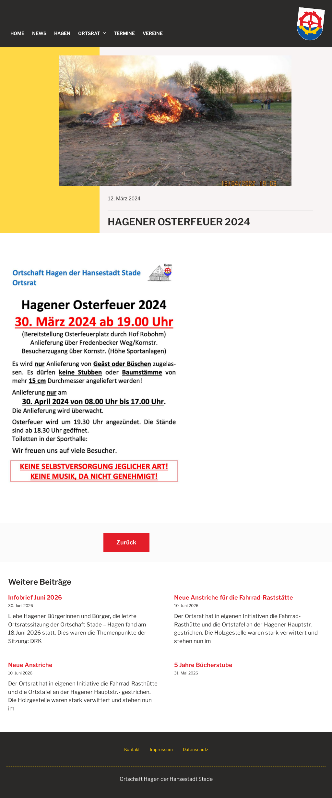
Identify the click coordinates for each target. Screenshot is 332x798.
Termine (124, 33)
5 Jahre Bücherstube (203, 664)
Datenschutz (195, 749)
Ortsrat (89, 33)
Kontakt (132, 749)
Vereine (153, 33)
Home (17, 33)
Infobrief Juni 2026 (35, 597)
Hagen (62, 33)
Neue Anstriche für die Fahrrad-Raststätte (233, 597)
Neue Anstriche (30, 664)
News (39, 33)
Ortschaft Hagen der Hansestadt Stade (166, 779)
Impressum (161, 749)
